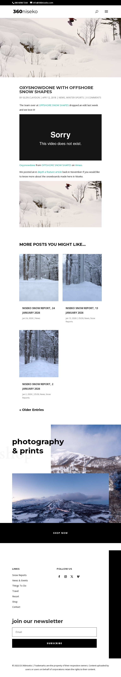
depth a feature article (50, 171)
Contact (16, 606)
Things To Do (19, 585)
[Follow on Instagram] (65, 576)
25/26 (36, 394)
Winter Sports (75, 97)
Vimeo (78, 165)
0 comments (93, 97)
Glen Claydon (31, 97)
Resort (15, 596)
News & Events (20, 580)
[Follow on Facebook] (59, 576)
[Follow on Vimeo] (78, 576)
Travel (15, 591)
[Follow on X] (71, 576)
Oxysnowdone (27, 165)
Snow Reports (19, 575)
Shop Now (60, 532)
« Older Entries (31, 410)
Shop (14, 601)
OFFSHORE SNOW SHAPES (54, 105)
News (62, 97)
